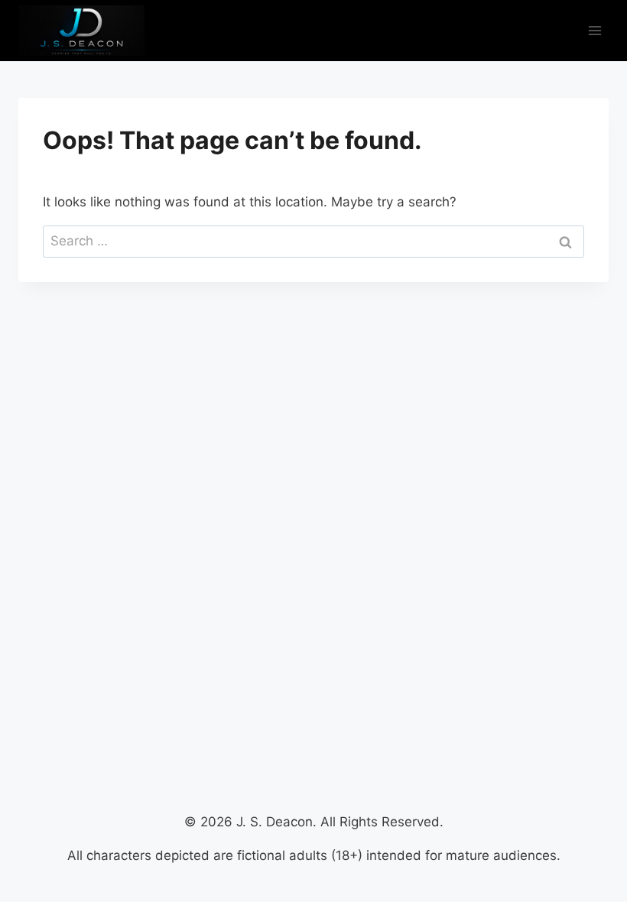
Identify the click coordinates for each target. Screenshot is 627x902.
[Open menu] (594, 30)
